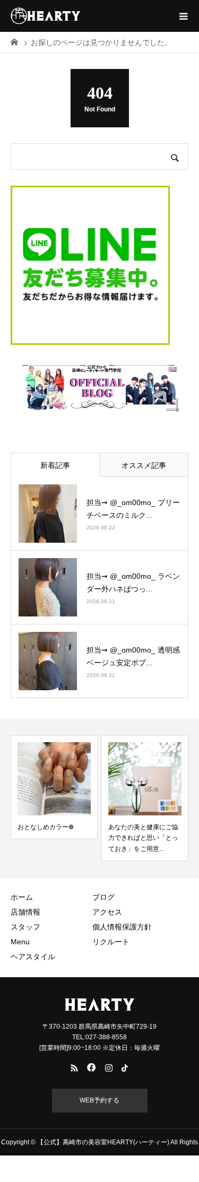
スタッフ (25, 927)
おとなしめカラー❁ (46, 827)
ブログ (103, 897)
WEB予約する (99, 1100)
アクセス (107, 912)
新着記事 (55, 465)
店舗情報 (25, 912)
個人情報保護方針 (122, 927)
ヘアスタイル (33, 956)
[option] (54, 787)
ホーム (22, 897)
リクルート (110, 941)
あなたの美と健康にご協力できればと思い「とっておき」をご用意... (143, 838)
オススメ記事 (144, 465)
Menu (20, 941)
